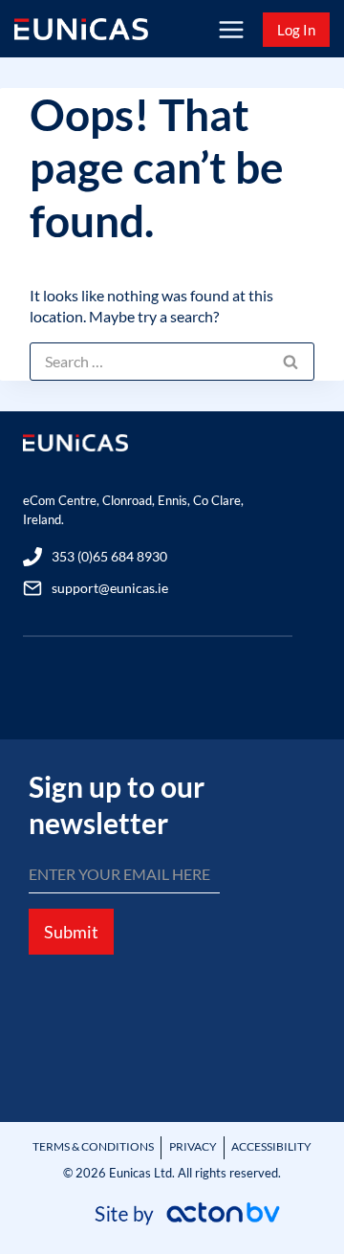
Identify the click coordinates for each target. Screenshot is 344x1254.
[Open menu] (230, 29)
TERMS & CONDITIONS (93, 1146)
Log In (296, 29)
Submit (71, 931)
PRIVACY (193, 1146)
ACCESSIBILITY (271, 1146)
